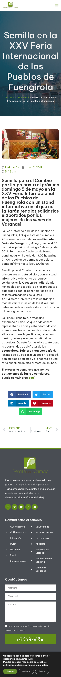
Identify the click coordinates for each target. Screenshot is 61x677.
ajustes (43, 665)
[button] (57, 5)
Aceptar (10, 671)
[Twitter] (15, 507)
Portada (9, 97)
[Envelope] (35, 507)
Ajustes (42, 671)
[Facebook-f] (8, 507)
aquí (31, 377)
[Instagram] (28, 507)
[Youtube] (21, 507)
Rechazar (26, 671)
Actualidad (23, 97)
